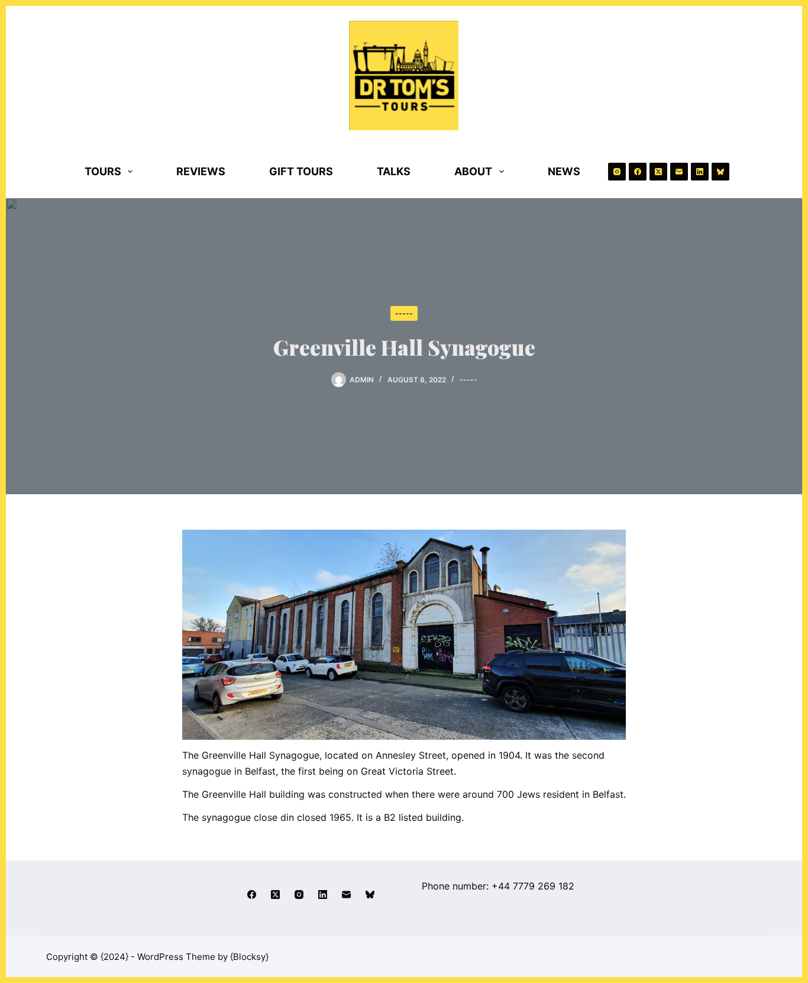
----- (404, 313)
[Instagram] (617, 172)
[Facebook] (638, 172)
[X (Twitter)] (658, 172)
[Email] (679, 172)
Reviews (200, 171)
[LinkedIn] (700, 172)
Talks (394, 171)
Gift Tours (301, 171)
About (473, 171)
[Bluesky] (720, 172)
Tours (103, 171)
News (564, 171)
